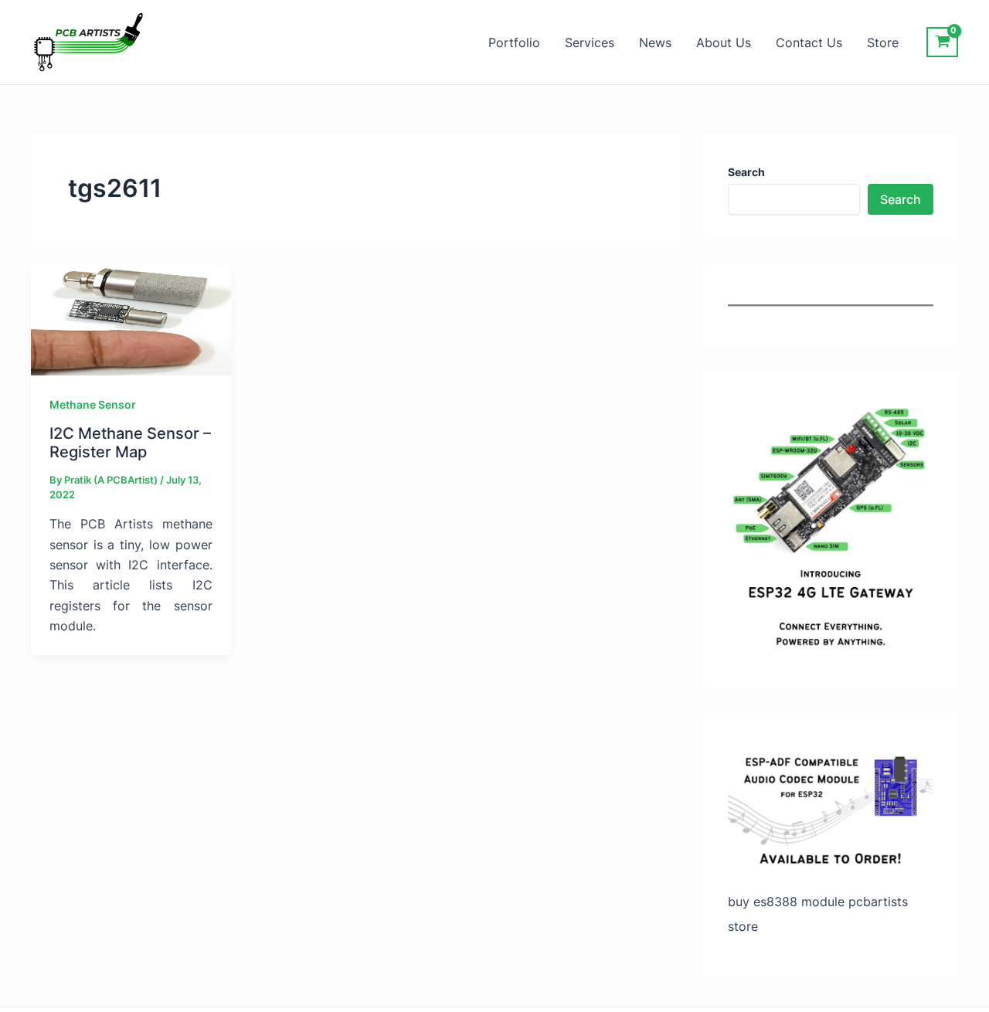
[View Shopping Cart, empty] (942, 42)
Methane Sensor (92, 404)
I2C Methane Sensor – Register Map (130, 443)
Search (900, 199)
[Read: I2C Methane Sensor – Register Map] (131, 317)
